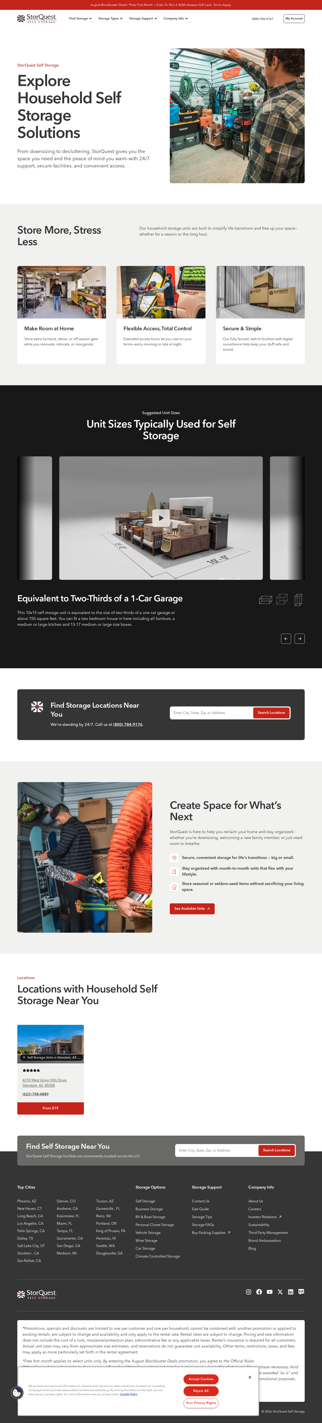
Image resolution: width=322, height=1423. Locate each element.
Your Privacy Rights (201, 1403)
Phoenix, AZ (26, 1201)
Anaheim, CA (67, 1208)
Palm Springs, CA (31, 1231)
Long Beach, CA (30, 1216)
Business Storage (149, 1209)
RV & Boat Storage (150, 1217)
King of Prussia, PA (110, 1231)
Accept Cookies (201, 1379)
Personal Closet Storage (155, 1224)
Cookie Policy (128, 1394)
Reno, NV (103, 1216)
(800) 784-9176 (127, 725)
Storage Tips (202, 1217)
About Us (255, 1201)
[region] (138, 1391)
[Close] (250, 1377)
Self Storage (145, 1201)
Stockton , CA (28, 1253)
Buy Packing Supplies (208, 1232)
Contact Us (200, 1201)
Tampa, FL (65, 1231)
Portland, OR (106, 1223)
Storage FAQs (203, 1224)
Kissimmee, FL (68, 1216)
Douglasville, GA (109, 1253)
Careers (254, 1209)
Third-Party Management (268, 1232)
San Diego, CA (68, 1246)
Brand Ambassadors (264, 1240)
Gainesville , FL (108, 1208)
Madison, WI (67, 1253)
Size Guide (200, 1209)
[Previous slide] (286, 639)
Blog (252, 1248)
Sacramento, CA (70, 1238)
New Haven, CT (29, 1208)
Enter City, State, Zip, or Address (199, 713)
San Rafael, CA (29, 1260)
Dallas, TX (25, 1238)
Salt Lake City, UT (31, 1246)
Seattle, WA (105, 1246)
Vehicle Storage (148, 1232)
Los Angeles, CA (30, 1223)
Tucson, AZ (104, 1201)
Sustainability (258, 1224)
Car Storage (145, 1248)
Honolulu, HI (106, 1238)
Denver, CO (66, 1201)
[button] (17, 1393)
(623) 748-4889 (36, 1094)
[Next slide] (300, 639)
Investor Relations (262, 1217)
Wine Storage (146, 1240)
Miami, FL (64, 1223)
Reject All (201, 1391)
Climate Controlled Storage (158, 1256)
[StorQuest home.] (42, 18)
